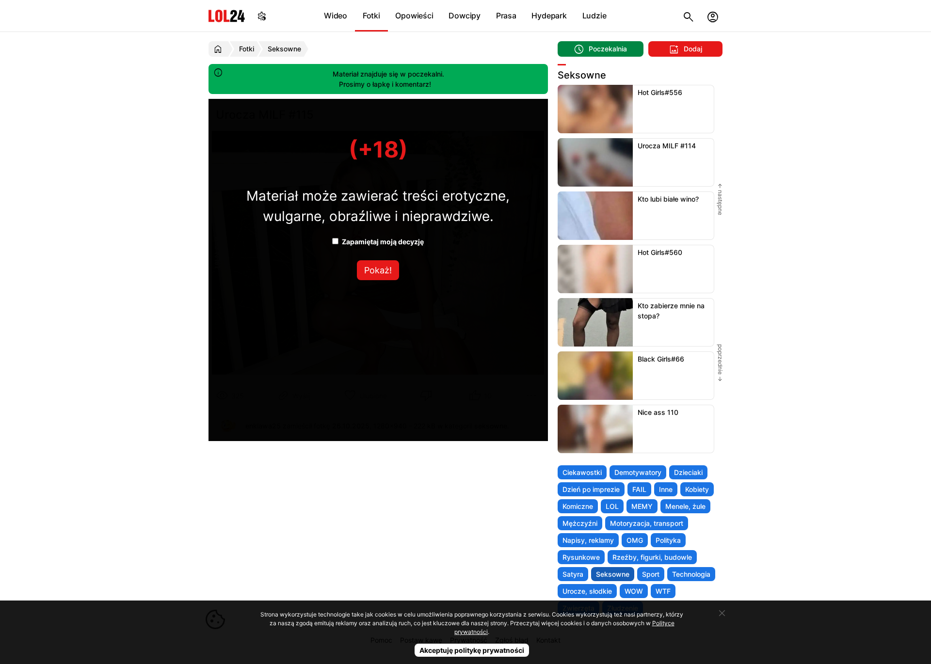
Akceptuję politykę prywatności (471, 650)
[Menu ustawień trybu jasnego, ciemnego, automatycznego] (262, 16)
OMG (634, 540)
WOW (634, 591)
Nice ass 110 (658, 412)
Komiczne (577, 506)
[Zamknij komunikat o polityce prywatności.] (722, 613)
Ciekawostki (582, 472)
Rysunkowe (581, 557)
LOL (612, 506)
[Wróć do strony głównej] (219, 49)
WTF (663, 591)
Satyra (572, 574)
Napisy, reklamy (588, 540)
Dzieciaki (688, 472)
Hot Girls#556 (660, 92)
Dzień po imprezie (591, 489)
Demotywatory (637, 472)
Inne (666, 489)
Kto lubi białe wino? (668, 199)
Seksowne (612, 574)
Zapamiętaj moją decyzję (382, 241)
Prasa (506, 15)
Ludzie (594, 15)
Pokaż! (378, 270)
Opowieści (414, 15)
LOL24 (227, 16)
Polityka (668, 540)
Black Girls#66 (661, 359)
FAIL (639, 489)
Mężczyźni (579, 523)
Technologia (691, 574)
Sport (650, 574)
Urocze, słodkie (587, 591)
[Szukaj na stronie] (688, 16)
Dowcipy (465, 15)
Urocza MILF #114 (667, 146)
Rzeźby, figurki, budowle (652, 557)
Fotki (371, 15)
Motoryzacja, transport (646, 523)
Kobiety (697, 489)
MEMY (642, 506)
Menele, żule (685, 506)
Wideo (335, 15)
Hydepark (548, 15)
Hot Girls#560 (660, 252)
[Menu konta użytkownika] (712, 16)
